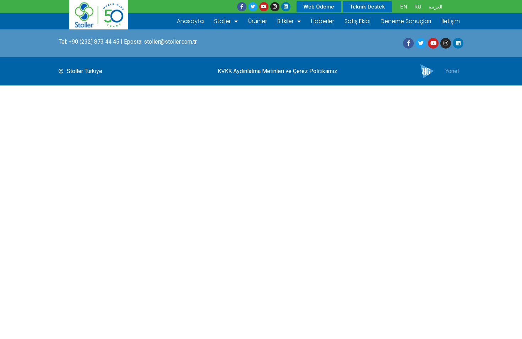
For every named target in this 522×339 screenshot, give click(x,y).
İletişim (450, 21)
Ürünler (257, 21)
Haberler (322, 21)
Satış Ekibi (357, 21)
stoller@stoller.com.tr (170, 41)
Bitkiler (285, 21)
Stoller (222, 21)
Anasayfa (190, 21)
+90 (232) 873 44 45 (94, 41)
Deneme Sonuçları (406, 21)
